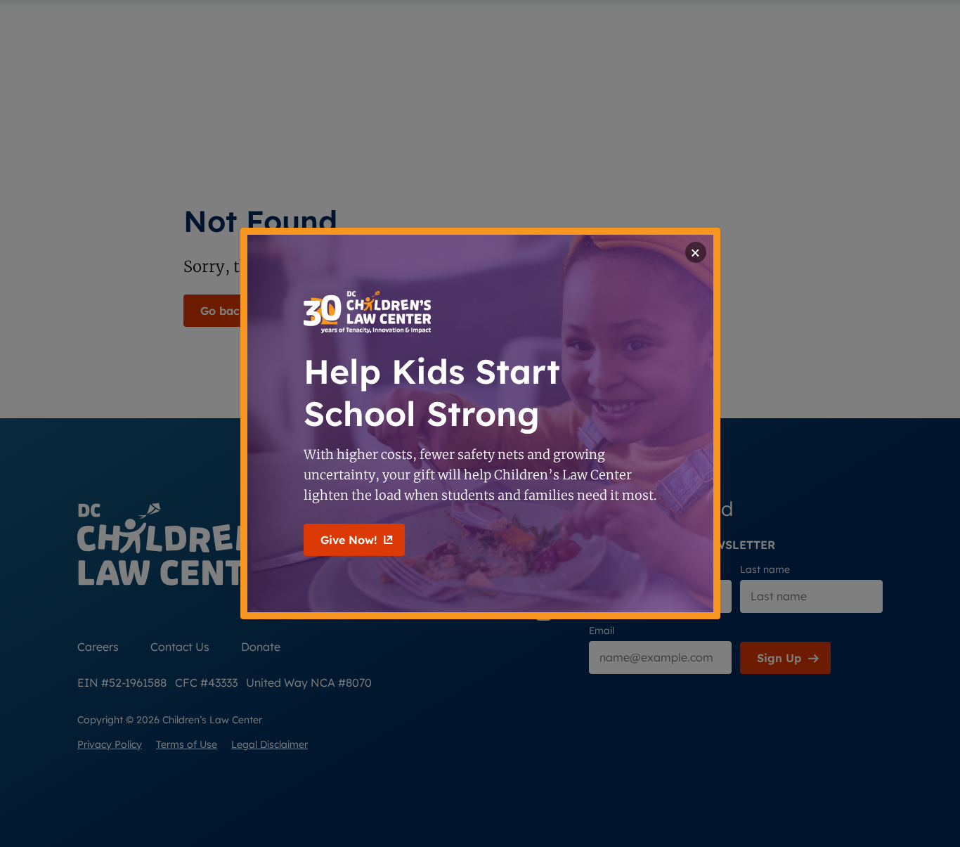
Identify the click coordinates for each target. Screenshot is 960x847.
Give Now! (348, 540)
